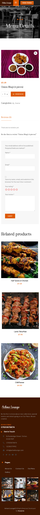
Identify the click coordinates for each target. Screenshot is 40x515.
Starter (17, 103)
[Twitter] (6, 454)
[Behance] (9, 454)
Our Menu (31, 468)
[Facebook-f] (3, 454)
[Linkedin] (15, 454)
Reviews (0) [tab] (6, 117)
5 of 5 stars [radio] (17, 189)
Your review (9, 194)
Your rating (9, 186)
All (13, 103)
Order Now (19, 94)
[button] (35, 53)
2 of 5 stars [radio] (9, 189)
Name (7, 153)
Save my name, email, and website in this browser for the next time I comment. (19, 180)
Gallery (7, 472)
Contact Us (20, 468)
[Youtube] (12, 454)
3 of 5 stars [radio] (11, 189)
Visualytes (21, 511)
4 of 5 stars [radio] (14, 189)
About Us (8, 468)
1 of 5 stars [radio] (6, 189)
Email (7, 165)
